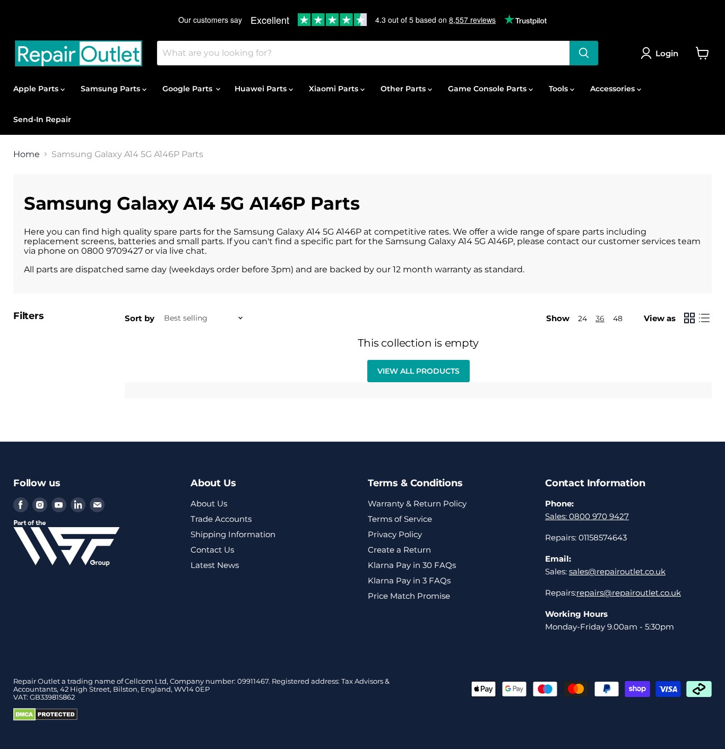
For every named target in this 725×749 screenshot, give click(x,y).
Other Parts (404, 88)
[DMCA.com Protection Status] (45, 718)
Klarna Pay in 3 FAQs (409, 580)
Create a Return (399, 550)
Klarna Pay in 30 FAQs (412, 565)
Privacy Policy (395, 534)
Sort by (139, 318)
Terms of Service (400, 519)
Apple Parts (37, 88)
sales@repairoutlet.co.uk (617, 571)
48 (618, 318)
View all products (418, 371)
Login (666, 53)
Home (26, 154)
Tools (559, 88)
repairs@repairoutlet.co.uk (628, 593)
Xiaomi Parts (334, 88)
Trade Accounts (221, 519)
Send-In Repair (42, 119)
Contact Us (212, 550)
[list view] (704, 318)
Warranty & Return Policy (417, 503)
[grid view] (689, 318)
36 (600, 318)
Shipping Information (233, 534)
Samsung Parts (111, 88)
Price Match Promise (409, 596)
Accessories (613, 88)
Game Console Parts (488, 88)
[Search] (583, 53)
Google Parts (188, 88)
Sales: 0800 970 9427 (587, 516)
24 (582, 318)
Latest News (215, 565)
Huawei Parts (262, 88)
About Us (209, 503)
